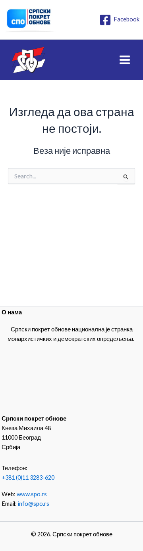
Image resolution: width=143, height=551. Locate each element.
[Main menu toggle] (124, 60)
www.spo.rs (32, 494)
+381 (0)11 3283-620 (28, 477)
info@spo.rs (33, 503)
